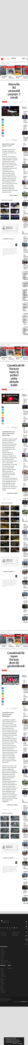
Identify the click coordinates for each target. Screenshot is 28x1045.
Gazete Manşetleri (3, 991)
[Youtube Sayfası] (8, 927)
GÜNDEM (3, 954)
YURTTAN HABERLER (5, 962)
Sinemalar (3, 983)
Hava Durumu (2, 969)
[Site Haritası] (15, 927)
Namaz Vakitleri (2, 974)
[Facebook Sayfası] (1, 927)
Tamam (20, 1043)
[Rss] (13, 927)
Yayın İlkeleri (3, 934)
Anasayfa (3, 63)
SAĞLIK (2, 952)
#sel (14, 498)
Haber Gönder (15, 935)
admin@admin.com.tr (11, 230)
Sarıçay (10, 459)
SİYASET (3, 956)
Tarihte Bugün (2, 981)
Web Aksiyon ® (24, 1001)
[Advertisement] (14, 14)
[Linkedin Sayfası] (10, 927)
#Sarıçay (11, 498)
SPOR (2, 963)
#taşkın (4, 499)
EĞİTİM (13, 58)
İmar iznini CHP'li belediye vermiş (25, 194)
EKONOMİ (3, 951)
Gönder (16, 244)
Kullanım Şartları (16, 932)
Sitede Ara (10, 968)
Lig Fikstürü (2, 979)
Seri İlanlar (2, 986)
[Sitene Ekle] (17, 927)
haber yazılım (6, 1003)
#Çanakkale (5, 498)
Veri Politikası (4, 935)
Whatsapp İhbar (15, 934)
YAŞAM (2, 959)
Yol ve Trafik (2, 972)
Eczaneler (3, 976)
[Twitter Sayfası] (3, 927)
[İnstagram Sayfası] (6, 927)
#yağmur (9, 499)
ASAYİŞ (7, 63)
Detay (15, 1043)
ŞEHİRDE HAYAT (4, 960)
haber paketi (6, 1002)
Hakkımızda (3, 932)
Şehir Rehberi (2, 989)
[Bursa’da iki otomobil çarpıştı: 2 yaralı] (10, 111)
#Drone (15, 809)
